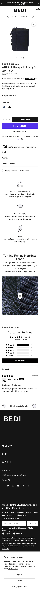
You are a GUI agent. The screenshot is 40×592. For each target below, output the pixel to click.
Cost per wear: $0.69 (9, 95)
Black (9, 107)
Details (4, 152)
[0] (36, 10)
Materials (5, 158)
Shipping (4, 74)
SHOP (4, 453)
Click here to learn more (12, 271)
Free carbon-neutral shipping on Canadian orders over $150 (20, 3)
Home (3, 17)
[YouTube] (19, 486)
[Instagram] (14, 485)
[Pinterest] (25, 485)
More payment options (20, 131)
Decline (19, 580)
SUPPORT (6, 461)
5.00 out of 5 (25, 337)
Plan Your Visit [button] (6, 480)
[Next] (24, 58)
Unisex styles (14, 17)
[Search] (33, 10)
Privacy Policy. (13, 568)
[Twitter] (9, 485)
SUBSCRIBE (32, 523)
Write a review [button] (20, 360)
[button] (7, 64)
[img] (7, 376)
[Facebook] (4, 485)
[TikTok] (30, 485)
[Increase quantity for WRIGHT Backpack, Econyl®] (9, 119)
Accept (19, 574)
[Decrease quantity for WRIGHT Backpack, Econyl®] (3, 119)
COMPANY (7, 446)
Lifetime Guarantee (8, 163)
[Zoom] (34, 24)
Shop (8, 17)
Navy (4, 107)
